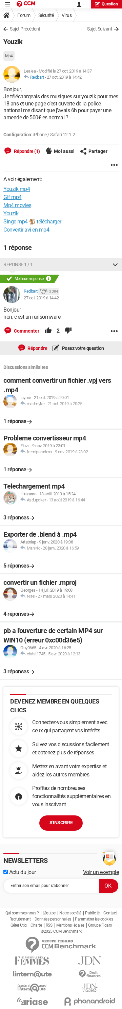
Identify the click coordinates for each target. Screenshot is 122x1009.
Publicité (92, 913)
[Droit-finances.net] (90, 974)
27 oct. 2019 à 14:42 (64, 77)
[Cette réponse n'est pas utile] (68, 331)
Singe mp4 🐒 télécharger (32, 221)
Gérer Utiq (19, 925)
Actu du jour (22, 872)
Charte (36, 925)
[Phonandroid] (90, 1001)
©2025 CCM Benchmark (61, 931)
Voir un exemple (101, 872)
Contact (110, 913)
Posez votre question (82, 348)
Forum (23, 15)
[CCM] (26, 4)
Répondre (37, 348)
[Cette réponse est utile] (48, 331)
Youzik (10, 213)
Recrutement (20, 919)
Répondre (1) (26, 151)
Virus (67, 15)
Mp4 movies (17, 205)
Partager (97, 151)
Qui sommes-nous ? (22, 913)
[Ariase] (32, 1001)
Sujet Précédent (25, 29)
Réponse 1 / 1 (18, 264)
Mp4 (9, 56)
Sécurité (46, 15)
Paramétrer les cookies (94, 919)
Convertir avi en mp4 (26, 229)
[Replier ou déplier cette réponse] (115, 264)
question (110, 4)
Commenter (26, 331)
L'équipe (49, 913)
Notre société (70, 913)
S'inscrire (61, 822)
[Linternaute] (32, 974)
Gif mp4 (12, 197)
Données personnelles (53, 919)
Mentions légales (70, 925)
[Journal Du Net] (90, 960)
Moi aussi (64, 151)
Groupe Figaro (100, 925)
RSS (49, 925)
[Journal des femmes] (32, 960)
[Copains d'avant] (32, 988)
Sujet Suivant (100, 29)
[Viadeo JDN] (90, 988)
